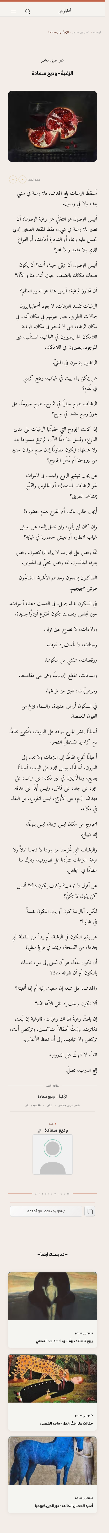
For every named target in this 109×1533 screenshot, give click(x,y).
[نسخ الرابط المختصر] (89, 1211)
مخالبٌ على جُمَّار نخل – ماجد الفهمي (66, 1423)
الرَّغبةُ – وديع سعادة (52, 1097)
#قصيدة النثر (32, 1105)
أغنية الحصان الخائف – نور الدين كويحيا (64, 1505)
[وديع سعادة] (53, 1154)
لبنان (49, 1105)
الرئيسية (97, 32)
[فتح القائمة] (13, 11)
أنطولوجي (64, 11)
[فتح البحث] (27, 11)
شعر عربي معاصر (81, 32)
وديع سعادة (56, 1130)
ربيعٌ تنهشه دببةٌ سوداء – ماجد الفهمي (64, 1340)
